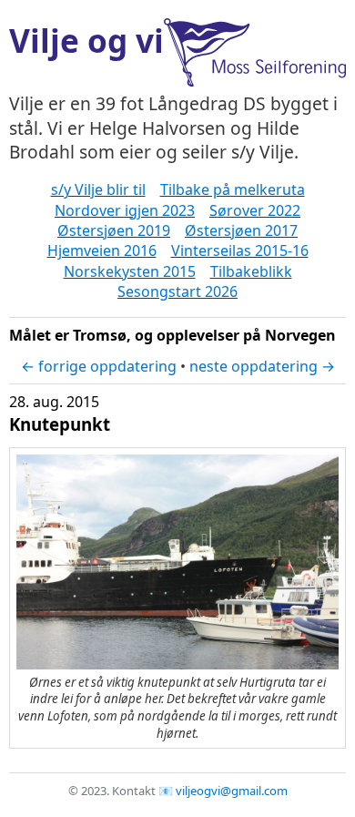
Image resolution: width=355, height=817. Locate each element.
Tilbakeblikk (251, 271)
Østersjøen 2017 (241, 230)
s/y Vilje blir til (98, 189)
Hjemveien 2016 (102, 250)
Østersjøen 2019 (113, 230)
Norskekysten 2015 (130, 271)
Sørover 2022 (254, 210)
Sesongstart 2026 (177, 291)
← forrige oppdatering (99, 366)
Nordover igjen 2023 (125, 210)
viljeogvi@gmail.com (232, 790)
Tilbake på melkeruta (232, 189)
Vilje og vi (86, 40)
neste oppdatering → (262, 366)
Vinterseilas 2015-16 (240, 250)
